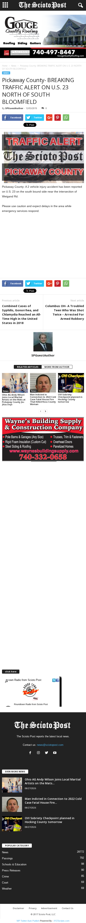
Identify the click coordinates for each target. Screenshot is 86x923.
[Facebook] (31, 753)
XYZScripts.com (61, 921)
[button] (79, 5)
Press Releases (11, 870)
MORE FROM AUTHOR (56, 366)
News (13, 65)
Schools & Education (14, 864)
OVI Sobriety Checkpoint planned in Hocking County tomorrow (70, 398)
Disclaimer (18, 908)
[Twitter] (47, 753)
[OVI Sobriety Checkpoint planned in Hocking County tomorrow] (71, 383)
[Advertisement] (35, 246)
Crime (5, 876)
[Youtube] (55, 753)
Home (4, 65)
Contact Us (67, 908)
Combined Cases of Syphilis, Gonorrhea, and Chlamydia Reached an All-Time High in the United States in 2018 (21, 314)
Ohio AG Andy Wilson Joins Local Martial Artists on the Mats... (53, 781)
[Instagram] (39, 753)
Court (5, 882)
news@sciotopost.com (50, 744)
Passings (7, 858)
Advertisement (49, 908)
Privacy (33, 908)
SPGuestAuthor (14, 108)
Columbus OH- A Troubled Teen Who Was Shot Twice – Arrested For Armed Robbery (64, 312)
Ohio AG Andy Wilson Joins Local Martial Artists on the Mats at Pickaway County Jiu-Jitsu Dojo (13, 399)
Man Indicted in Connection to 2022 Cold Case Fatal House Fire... (53, 800)
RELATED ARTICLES (27, 366)
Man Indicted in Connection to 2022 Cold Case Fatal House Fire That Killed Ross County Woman (43, 399)
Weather (7, 888)
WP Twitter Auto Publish (28, 921)
